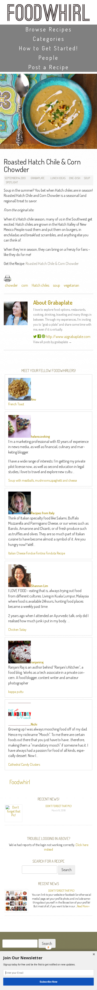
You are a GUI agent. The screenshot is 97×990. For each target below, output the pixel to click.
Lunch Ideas (57, 178)
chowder (11, 285)
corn (24, 285)
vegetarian (71, 285)
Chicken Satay (17, 629)
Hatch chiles (40, 285)
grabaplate (37, 178)
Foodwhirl (19, 782)
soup (56, 285)
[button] (48, 958)
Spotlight (12, 182)
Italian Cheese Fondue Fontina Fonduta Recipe (36, 553)
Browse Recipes (48, 29)
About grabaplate (53, 302)
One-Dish (74, 178)
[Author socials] (35, 336)
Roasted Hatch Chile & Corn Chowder (52, 263)
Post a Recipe (48, 67)
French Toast (16, 404)
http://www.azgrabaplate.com (68, 336)
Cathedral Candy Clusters (24, 764)
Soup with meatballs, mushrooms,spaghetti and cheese (42, 480)
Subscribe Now (48, 981)
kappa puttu (16, 692)
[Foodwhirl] (48, 14)
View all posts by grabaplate (52, 342)
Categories (49, 38)
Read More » (83, 906)
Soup (87, 178)
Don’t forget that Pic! (58, 806)
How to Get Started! (48, 48)
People (48, 57)
